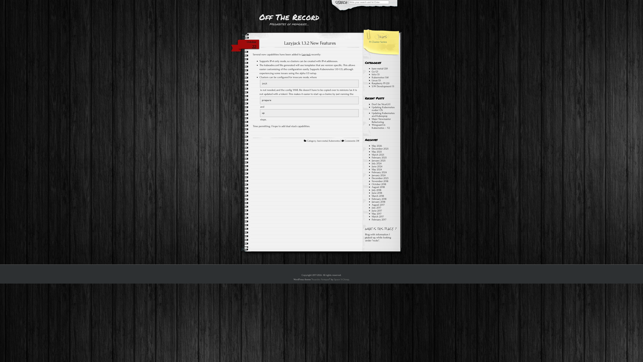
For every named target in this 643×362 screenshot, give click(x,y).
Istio (374, 74)
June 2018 (377, 192)
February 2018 (379, 198)
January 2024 (378, 175)
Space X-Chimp (341, 279)
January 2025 (378, 160)
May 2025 (377, 151)
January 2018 (378, 201)
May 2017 (376, 213)
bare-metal (322, 141)
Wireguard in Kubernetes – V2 (381, 126)
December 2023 (380, 178)
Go (373, 71)
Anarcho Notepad (321, 279)
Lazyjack (306, 54)
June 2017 (377, 210)
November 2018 (380, 181)
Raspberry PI (378, 83)
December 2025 (380, 148)
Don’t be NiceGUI (381, 104)
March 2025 (378, 154)
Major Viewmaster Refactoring (381, 120)
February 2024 (379, 172)
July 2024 (376, 163)
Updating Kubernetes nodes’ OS (383, 109)
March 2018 (378, 195)
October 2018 (379, 184)
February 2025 (379, 157)
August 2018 (378, 187)
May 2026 (377, 145)
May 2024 (377, 169)
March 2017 (378, 216)
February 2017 (379, 219)
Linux (375, 80)
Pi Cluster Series (378, 41)
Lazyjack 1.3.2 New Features (310, 43)
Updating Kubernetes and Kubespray (383, 115)
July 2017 (376, 207)
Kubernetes (334, 141)
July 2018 (376, 190)
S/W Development (381, 86)
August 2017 (378, 204)
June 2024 (377, 166)
